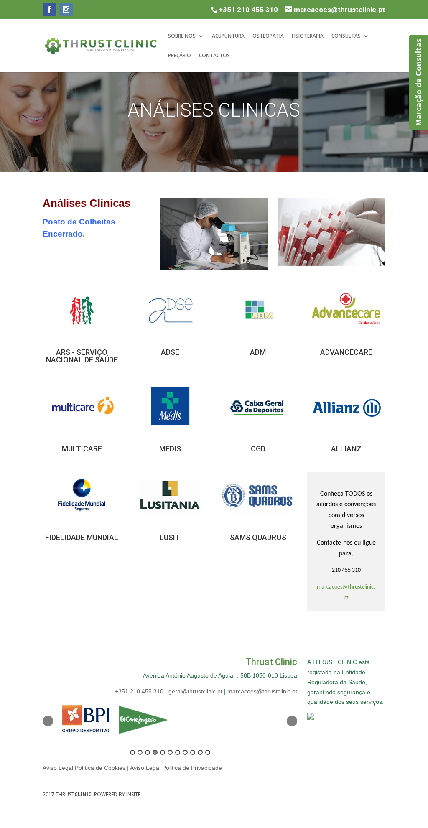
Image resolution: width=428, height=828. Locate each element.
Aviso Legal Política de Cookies (84, 767)
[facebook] (49, 9)
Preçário (179, 56)
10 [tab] (200, 752)
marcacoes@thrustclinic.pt (262, 691)
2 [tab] (140, 752)
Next (292, 721)
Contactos (214, 56)
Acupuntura (228, 36)
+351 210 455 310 (248, 9)
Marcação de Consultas (418, 82)
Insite (133, 794)
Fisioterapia (308, 36)
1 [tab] (132, 752)
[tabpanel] (85, 721)
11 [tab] (207, 752)
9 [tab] (192, 752)
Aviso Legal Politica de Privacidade (176, 767)
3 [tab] (147, 752)
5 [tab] (162, 752)
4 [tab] (155, 752)
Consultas (346, 36)
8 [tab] (185, 752)
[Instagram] (66, 9)
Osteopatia (268, 36)
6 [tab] (170, 752)
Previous (48, 721)
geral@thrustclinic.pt (195, 691)
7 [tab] (177, 752)
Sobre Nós (182, 36)
